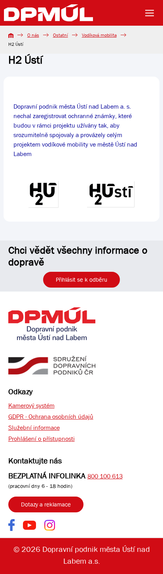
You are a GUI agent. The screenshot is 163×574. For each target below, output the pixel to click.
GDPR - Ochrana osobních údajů (50, 416)
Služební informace (34, 427)
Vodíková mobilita (99, 35)
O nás (33, 35)
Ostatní (60, 35)
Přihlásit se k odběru (81, 280)
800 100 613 (105, 476)
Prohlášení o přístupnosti (41, 439)
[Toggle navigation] (152, 13)
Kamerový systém (31, 405)
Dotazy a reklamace (46, 504)
